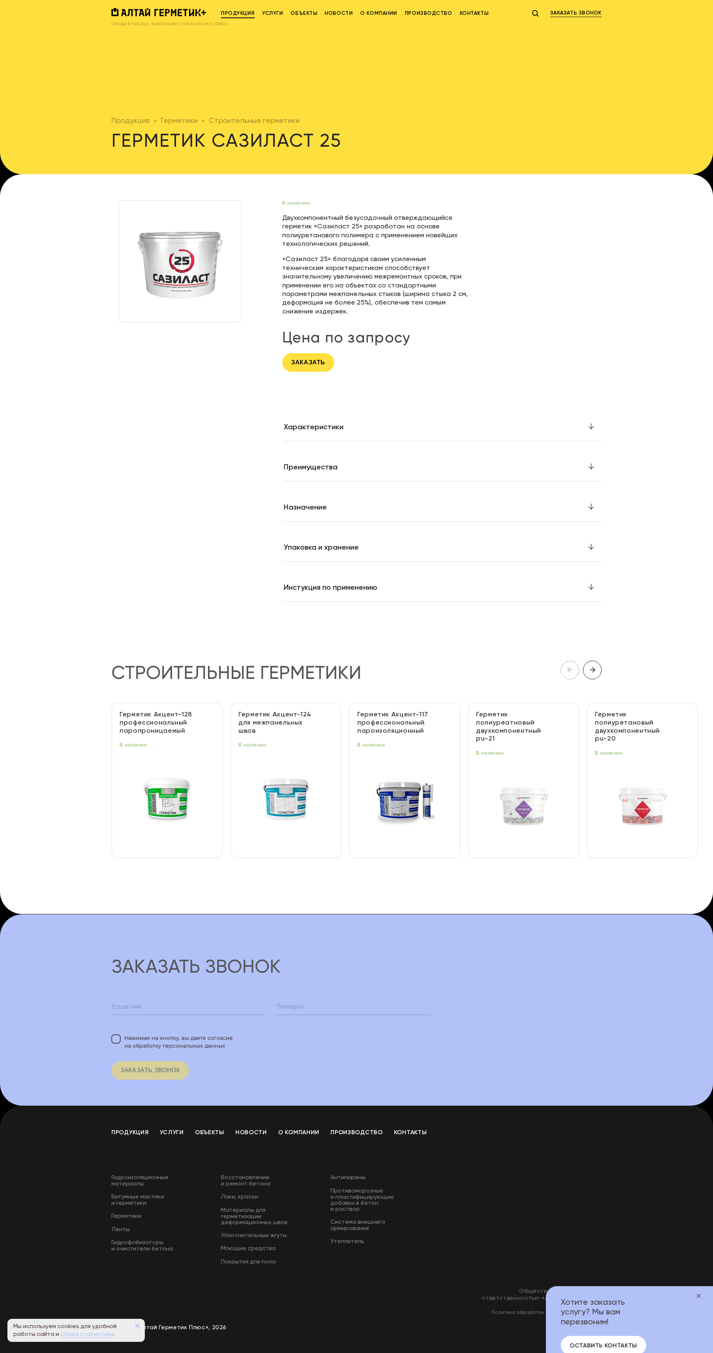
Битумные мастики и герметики (137, 1199)
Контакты (474, 13)
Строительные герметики (254, 120)
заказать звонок (576, 13)
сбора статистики (87, 1333)
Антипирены (348, 1177)
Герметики (179, 120)
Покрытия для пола (248, 1261)
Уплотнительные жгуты (254, 1235)
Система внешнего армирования (358, 1225)
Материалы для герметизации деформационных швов (254, 1216)
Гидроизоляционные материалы (140, 1180)
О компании (378, 13)
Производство (428, 13)
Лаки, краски (239, 1196)
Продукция (238, 13)
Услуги (272, 13)
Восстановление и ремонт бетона (245, 1180)
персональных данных (194, 1046)
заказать (308, 362)
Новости (339, 13)
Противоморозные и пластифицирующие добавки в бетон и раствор (362, 1199)
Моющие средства (248, 1248)
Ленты (120, 1229)
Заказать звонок (150, 1070)
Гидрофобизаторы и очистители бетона (142, 1245)
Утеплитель (347, 1241)
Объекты (303, 13)
